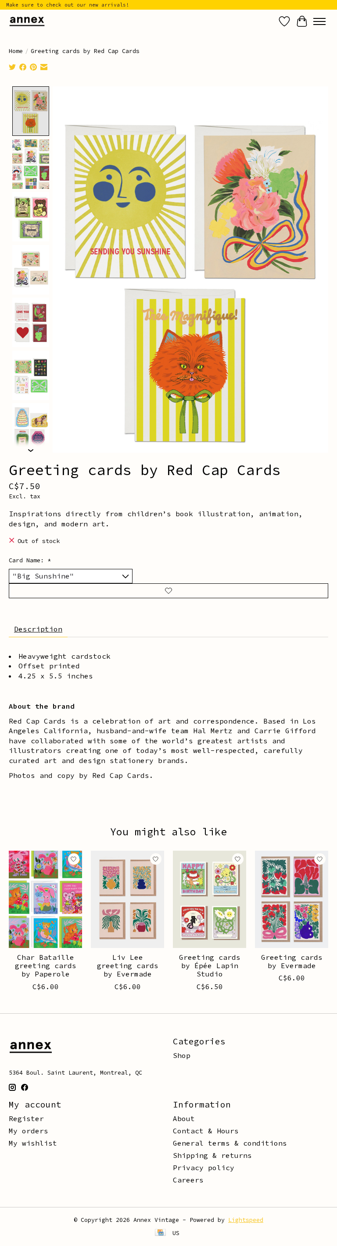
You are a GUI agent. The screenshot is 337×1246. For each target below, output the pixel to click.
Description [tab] (38, 629)
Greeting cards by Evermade (292, 961)
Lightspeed (245, 1220)
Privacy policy (203, 1167)
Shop (181, 1055)
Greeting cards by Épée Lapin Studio (209, 965)
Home (16, 51)
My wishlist (33, 1143)
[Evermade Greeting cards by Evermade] (291, 899)
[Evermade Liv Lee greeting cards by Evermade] (127, 899)
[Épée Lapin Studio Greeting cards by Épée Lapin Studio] (209, 899)
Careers (188, 1179)
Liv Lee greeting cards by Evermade (127, 965)
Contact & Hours (206, 1130)
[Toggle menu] (319, 21)
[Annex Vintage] (27, 21)
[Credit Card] (160, 1233)
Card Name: (30, 560)
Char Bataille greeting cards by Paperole (45, 965)
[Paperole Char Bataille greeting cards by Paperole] (45, 899)
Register (26, 1118)
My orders (28, 1130)
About (184, 1118)
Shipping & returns (212, 1155)
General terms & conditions (230, 1143)
